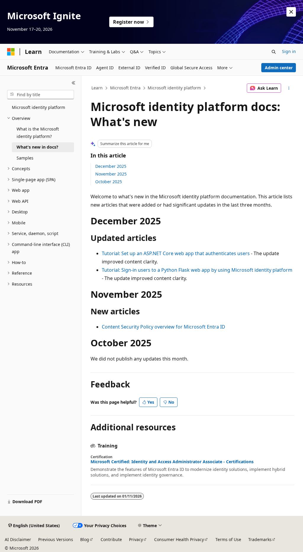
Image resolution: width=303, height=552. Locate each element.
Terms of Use (228, 539)
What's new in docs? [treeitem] (37, 147)
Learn (97, 88)
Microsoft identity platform (174, 88)
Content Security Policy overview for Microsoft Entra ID (163, 327)
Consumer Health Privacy (179, 539)
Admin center (279, 67)
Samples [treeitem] (25, 158)
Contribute (111, 539)
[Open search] (274, 51)
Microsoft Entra (125, 88)
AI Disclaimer (18, 539)
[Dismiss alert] (291, 12)
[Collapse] (73, 83)
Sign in (289, 51)
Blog (84, 539)
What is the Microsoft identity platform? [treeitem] (38, 132)
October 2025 (108, 181)
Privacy (136, 539)
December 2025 (110, 166)
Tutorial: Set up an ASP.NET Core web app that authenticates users (176, 253)
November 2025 (111, 174)
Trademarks (260, 539)
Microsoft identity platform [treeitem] (38, 107)
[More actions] (288, 88)
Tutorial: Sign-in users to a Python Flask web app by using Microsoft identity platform (197, 270)
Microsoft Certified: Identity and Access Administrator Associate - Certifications (172, 461)
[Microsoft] (11, 52)
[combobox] (40, 94)
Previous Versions (55, 539)
